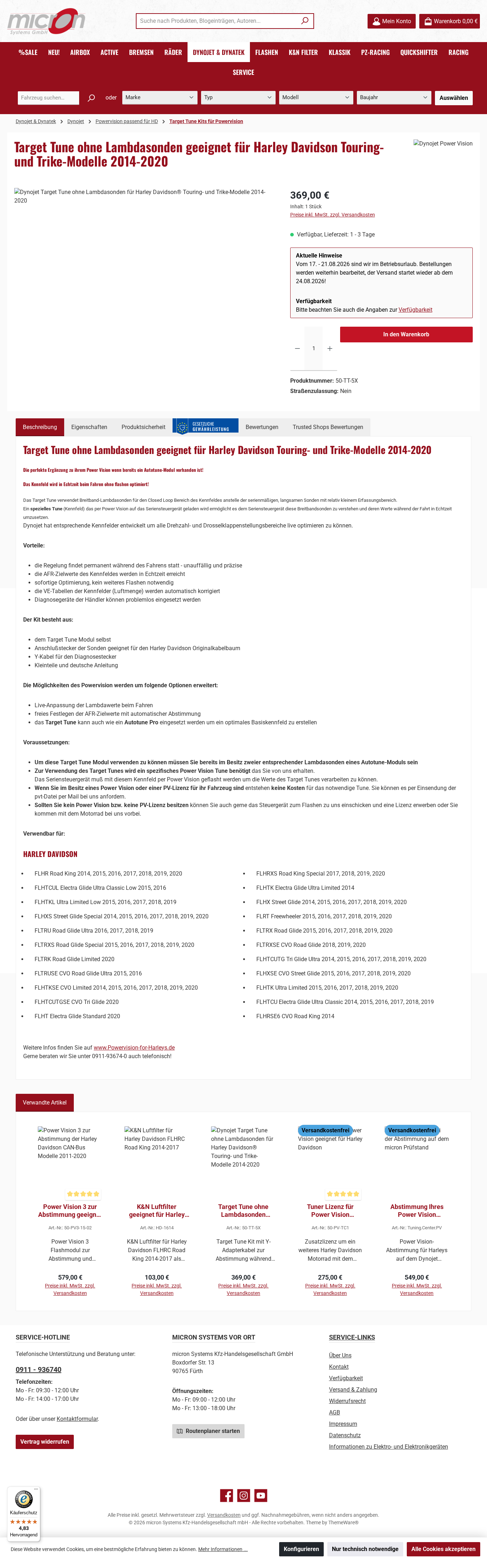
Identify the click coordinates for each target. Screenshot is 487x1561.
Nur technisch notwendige (365, 1549)
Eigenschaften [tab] (89, 427)
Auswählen (454, 98)
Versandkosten (224, 1515)
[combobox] (217, 21)
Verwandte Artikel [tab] (45, 1102)
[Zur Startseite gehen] (46, 21)
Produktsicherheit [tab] (143, 427)
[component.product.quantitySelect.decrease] (297, 349)
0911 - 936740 (38, 1369)
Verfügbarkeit (415, 309)
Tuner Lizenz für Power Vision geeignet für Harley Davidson (330, 1211)
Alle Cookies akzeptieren (443, 1549)
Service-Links (352, 1337)
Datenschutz (345, 1435)
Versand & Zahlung (353, 1389)
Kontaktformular (77, 1418)
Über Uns (340, 1355)
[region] (145, 264)
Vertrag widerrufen (44, 1441)
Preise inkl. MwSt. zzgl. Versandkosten (332, 215)
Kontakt (339, 1366)
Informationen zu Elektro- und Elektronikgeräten (388, 1446)
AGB (334, 1412)
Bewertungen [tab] (262, 427)
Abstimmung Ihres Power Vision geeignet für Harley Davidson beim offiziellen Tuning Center (417, 1211)
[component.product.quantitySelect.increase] (330, 349)
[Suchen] (305, 21)
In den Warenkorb (406, 334)
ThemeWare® (343, 1522)
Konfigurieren (301, 1549)
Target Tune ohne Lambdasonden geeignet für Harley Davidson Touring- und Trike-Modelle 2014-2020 (243, 1211)
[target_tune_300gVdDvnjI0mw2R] (145, 264)
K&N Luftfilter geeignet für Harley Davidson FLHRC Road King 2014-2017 (157, 1211)
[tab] (40, 427)
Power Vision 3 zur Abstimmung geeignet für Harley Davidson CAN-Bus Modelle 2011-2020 (70, 1211)
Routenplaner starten (212, 1431)
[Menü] (36, 1490)
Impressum (343, 1423)
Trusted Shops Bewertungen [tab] (328, 427)
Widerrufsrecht (347, 1401)
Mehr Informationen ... (223, 1549)
